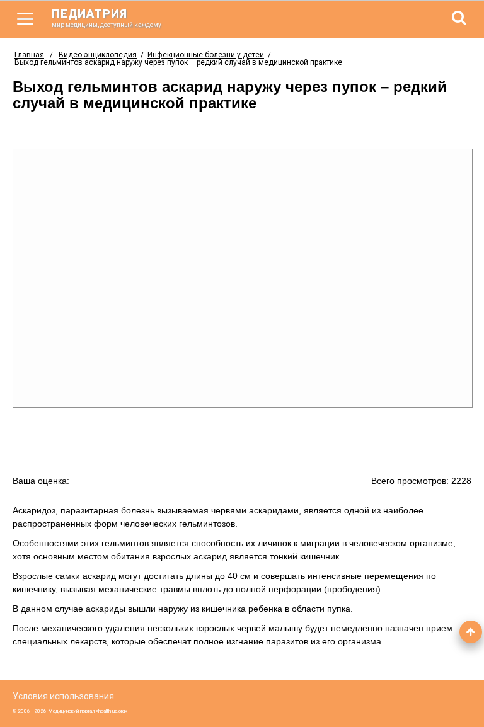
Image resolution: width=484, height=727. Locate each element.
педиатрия (106, 17)
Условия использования (63, 696)
